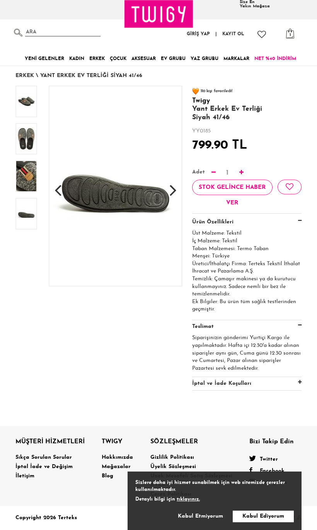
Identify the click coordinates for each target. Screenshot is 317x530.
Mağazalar (116, 467)
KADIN (76, 59)
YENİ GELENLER (44, 59)
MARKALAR (236, 59)
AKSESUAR (143, 59)
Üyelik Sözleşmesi (173, 467)
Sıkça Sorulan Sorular (43, 457)
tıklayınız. (188, 499)
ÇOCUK (118, 59)
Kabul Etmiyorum (200, 516)
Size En (255, 4)
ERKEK (97, 59)
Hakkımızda (117, 457)
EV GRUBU (173, 59)
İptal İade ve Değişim (44, 467)
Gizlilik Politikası (172, 457)
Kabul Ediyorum (263, 516)
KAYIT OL (233, 34)
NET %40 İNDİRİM (275, 59)
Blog (107, 476)
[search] (18, 32)
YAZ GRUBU (204, 59)
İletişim (24, 476)
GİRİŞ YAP (198, 34)
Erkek (24, 76)
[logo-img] (158, 14)
